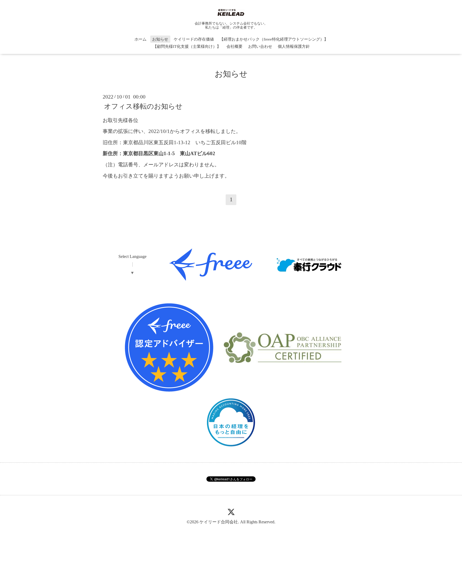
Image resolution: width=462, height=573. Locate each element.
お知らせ (160, 39)
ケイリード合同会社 (218, 522)
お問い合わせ (260, 46)
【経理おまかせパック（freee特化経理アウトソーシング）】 (274, 39)
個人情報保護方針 (294, 46)
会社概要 (234, 46)
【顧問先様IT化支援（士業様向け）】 (187, 46)
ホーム (140, 39)
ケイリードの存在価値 (194, 39)
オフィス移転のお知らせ (143, 106)
